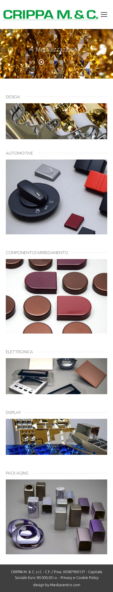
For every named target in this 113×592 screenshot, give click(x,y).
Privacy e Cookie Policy (80, 577)
